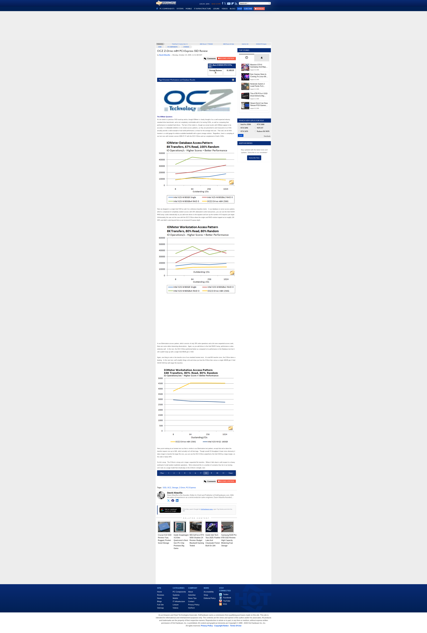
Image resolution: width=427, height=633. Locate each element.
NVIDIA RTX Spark (261, 44)
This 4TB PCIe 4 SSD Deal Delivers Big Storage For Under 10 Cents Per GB (259, 95)
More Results (267, 136)
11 (223, 473)
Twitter (225, 594)
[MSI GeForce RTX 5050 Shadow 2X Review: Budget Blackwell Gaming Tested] (196, 527)
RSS (225, 604)
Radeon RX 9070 (263, 131)
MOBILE (189, 9)
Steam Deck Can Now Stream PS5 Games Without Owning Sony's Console (259, 104)
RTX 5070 (244, 131)
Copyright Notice (221, 626)
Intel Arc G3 (245, 44)
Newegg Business (215, 70)
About (190, 592)
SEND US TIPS (216, 4)
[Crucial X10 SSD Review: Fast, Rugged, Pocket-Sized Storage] (164, 527)
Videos (175, 608)
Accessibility (209, 592)
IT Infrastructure (179, 601)
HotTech (191, 608)
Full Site (160, 605)
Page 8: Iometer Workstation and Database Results (177, 80)
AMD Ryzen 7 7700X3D (206, 44)
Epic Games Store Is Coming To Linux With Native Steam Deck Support (259, 75)
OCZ (169, 488)
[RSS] (236, 3)
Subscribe (248, 9)
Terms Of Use (235, 626)
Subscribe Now (254, 158)
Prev (162, 473)
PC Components (172, 46)
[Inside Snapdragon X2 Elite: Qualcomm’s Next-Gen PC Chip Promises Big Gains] (180, 527)
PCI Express (191, 488)
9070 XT (260, 128)
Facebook (227, 598)
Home (159, 592)
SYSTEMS (180, 9)
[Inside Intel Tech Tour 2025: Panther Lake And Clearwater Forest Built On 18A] (212, 527)
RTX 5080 (260, 124)
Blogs (159, 601)
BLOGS (232, 9)
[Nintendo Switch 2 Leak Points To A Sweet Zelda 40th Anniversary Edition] (245, 86)
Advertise (192, 595)
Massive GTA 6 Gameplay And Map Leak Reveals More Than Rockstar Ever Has (258, 66)
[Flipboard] (233, 3)
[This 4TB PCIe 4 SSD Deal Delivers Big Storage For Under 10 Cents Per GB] (245, 96)
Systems (176, 595)
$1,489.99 (230, 70)
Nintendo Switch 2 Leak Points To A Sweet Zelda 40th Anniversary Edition (258, 85)
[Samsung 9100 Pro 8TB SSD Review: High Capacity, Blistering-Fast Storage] (227, 527)
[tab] (246, 57)
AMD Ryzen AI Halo (228, 44)
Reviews (160, 595)
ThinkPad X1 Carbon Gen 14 (179, 44)
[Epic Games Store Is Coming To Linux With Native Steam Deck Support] (245, 76)
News (159, 598)
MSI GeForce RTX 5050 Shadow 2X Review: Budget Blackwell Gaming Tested (197, 540)
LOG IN (202, 4)
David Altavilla (174, 493)
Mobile (175, 598)
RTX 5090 (244, 128)
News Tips (192, 598)
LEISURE (216, 9)
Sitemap (160, 608)
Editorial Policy (210, 598)
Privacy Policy (193, 605)
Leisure (176, 605)
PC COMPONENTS (167, 9)
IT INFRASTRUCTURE (202, 9)
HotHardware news (207, 509)
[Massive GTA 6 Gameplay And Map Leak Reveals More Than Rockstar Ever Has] (245, 67)
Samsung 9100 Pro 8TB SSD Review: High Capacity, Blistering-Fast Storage (229, 540)
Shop (240, 9)
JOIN (207, 4)
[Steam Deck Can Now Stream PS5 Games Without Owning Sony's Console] (245, 105)
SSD (164, 488)
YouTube (226, 601)
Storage (186, 46)
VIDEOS (225, 9)
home (160, 46)
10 (217, 473)
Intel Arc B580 (245, 124)
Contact (191, 601)
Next (231, 473)
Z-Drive (182, 488)
